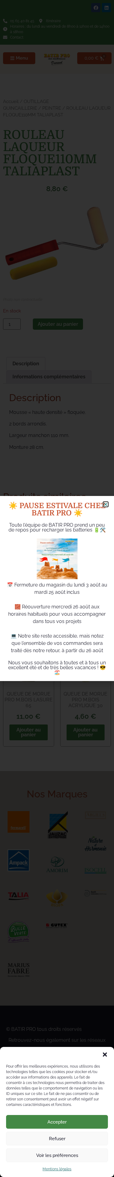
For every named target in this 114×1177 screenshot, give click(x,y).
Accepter (57, 1122)
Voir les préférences (57, 1155)
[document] (57, 588)
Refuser (57, 1138)
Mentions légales (57, 1169)
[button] (105, 1054)
